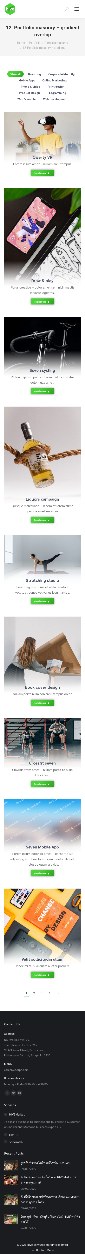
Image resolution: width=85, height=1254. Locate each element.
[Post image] (42, 137)
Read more (40, 172)
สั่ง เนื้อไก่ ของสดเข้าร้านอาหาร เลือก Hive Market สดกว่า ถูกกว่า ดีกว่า (50, 1199)
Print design (56, 86)
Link (31, 342)
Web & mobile (26, 99)
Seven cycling (42, 370)
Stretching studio (42, 580)
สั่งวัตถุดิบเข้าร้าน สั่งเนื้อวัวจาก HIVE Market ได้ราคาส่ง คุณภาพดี (48, 1179)
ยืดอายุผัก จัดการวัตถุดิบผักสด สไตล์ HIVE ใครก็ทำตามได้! (50, 1219)
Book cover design (42, 687)
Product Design (29, 92)
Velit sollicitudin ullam (42, 959)
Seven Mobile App (42, 847)
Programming (56, 92)
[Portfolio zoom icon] (36, 133)
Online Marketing (54, 80)
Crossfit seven (42, 763)
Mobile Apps (27, 80)
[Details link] (48, 133)
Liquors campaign (42, 499)
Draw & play (42, 280)
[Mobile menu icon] (77, 9)
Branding (34, 74)
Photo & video (30, 86)
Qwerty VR (42, 157)
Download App (36, 821)
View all (15, 74)
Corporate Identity (61, 74)
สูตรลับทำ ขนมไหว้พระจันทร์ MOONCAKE (46, 1163)
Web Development (55, 99)
